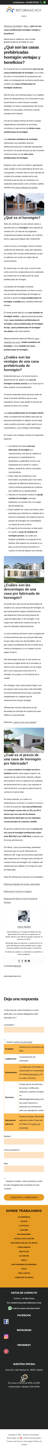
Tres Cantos (24, 1273)
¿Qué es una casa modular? (25, 722)
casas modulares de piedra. (26, 188)
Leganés (24, 1230)
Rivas (24, 1269)
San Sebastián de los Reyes (24, 1243)
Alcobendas (24, 1217)
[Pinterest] (26, 961)
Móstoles (24, 1251)
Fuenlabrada (24, 1247)
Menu (24, 16)
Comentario (9, 1025)
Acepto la (18, 1042)
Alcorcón (24, 1256)
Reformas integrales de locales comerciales (22, 884)
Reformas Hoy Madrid (13, 26)
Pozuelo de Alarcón (24, 1239)
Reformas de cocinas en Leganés (18, 891)
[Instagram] (19, 961)
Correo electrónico (12, 1150)
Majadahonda (24, 1234)
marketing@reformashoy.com (26, 1303)
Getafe (24, 1221)
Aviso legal (28, 1441)
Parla (24, 1260)
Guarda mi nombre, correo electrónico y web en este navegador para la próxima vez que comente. (23, 1185)
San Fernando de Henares (24, 1264)
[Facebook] (22, 961)
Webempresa (33, 1074)
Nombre (8, 1136)
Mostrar (17, 966)
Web (6, 1164)
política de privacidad (23, 1042)
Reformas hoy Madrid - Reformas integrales (24, 10)
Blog (26, 26)
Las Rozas (24, 1226)
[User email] (29, 961)
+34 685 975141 (28, 1298)
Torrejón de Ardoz (24, 1277)
